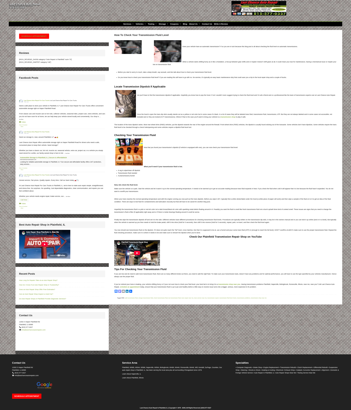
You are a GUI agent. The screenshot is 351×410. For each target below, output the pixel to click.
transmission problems (243, 298)
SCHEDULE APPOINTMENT (26, 396)
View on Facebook (23, 124)
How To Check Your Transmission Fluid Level (141, 35)
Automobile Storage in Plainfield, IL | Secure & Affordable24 (43, 158)
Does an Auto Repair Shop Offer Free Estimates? (37, 289)
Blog (185, 24)
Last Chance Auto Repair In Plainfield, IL (154, 408)
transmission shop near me (259, 298)
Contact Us (207, 24)
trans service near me (200, 298)
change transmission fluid (145, 298)
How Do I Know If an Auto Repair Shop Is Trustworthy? (39, 285)
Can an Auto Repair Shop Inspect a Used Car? (36, 294)
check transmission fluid (161, 298)
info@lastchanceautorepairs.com (34, 330)
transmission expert (213, 298)
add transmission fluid (131, 298)
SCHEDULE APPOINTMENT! (34, 36)
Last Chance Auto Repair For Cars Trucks (36, 100)
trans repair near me (187, 298)
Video (24, 122)
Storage (162, 24)
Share (22, 126)
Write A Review (221, 24)
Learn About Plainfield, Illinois (133, 378)
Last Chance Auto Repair (25, 9)
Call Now (24, 200)
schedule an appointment (130, 287)
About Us (193, 24)
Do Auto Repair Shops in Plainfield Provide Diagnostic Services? (42, 299)
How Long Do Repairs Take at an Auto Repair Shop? (38, 280)
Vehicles (140, 24)
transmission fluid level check (227, 298)
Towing (151, 24)
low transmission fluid (174, 298)
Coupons (174, 24)
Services (127, 24)
